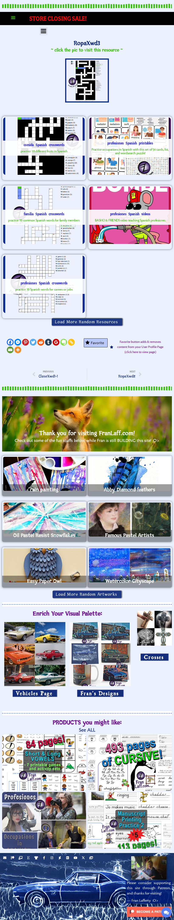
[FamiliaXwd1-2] (44, 215)
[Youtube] (76, 858)
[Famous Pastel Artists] (130, 519)
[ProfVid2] (130, 215)
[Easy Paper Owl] (44, 565)
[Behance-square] (68, 858)
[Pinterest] (25, 342)
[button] (13, 17)
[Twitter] (33, 342)
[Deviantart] (60, 858)
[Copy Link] (71, 342)
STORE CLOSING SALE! (58, 18)
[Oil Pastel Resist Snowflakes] (44, 519)
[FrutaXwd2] (44, 146)
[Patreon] (13, 858)
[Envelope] (5, 858)
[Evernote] (63, 342)
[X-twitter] (84, 858)
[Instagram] (52, 858)
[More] (17, 349)
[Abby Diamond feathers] (130, 474)
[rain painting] (44, 474)
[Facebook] (10, 342)
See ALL (87, 730)
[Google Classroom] (56, 342)
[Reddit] (40, 342)
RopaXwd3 (87, 43)
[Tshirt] (37, 858)
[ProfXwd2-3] (44, 284)
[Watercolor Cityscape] (130, 565)
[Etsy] (29, 858)
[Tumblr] (48, 342)
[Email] (10, 349)
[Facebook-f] (44, 858)
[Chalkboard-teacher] (21, 858)
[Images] (91, 858)
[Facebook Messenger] (17, 342)
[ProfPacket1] (130, 146)
